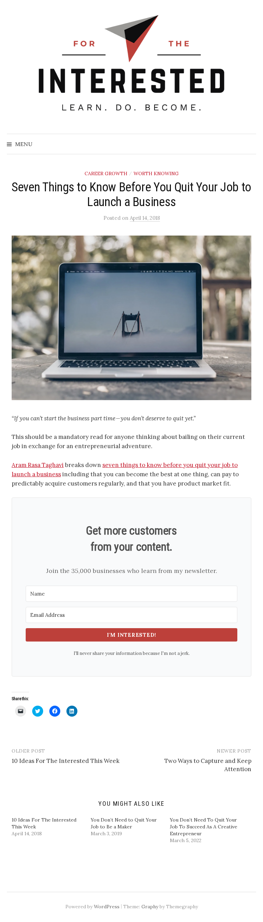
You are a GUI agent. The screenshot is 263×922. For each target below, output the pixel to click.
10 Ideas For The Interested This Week (66, 761)
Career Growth (106, 173)
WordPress (107, 906)
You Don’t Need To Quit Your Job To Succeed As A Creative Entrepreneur (203, 827)
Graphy (149, 906)
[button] (131, 318)
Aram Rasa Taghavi (38, 465)
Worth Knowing (156, 173)
